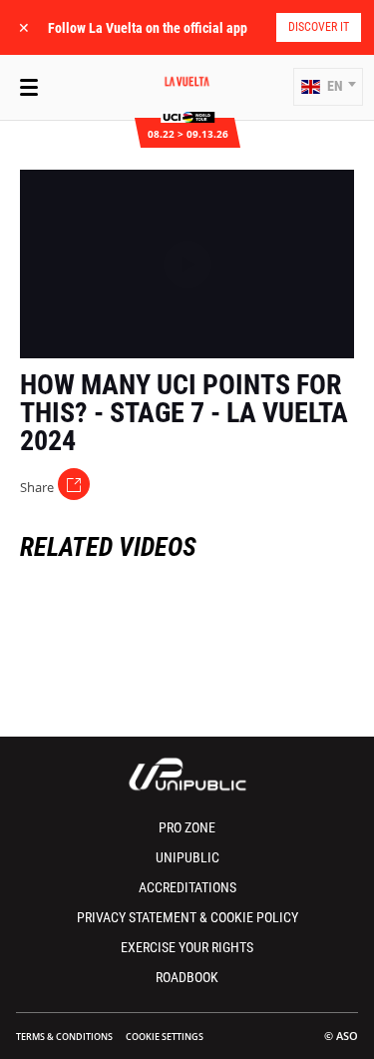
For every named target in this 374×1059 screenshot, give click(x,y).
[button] (328, 87)
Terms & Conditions (64, 1036)
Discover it (318, 27)
